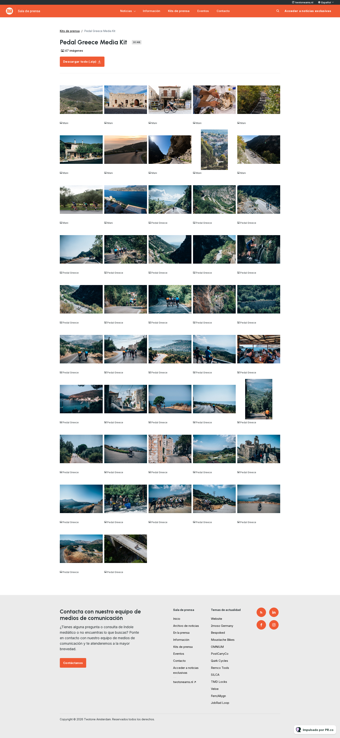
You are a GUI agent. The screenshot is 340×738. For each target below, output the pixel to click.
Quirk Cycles (219, 661)
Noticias (126, 11)
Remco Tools (220, 668)
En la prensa (181, 632)
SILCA (215, 675)
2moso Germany (222, 626)
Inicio (176, 619)
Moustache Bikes (223, 640)
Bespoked (218, 632)
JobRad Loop (220, 703)
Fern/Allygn (218, 696)
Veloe (215, 689)
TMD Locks (219, 682)
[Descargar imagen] (98, 115)
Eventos (203, 11)
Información (151, 11)
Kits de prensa (178, 11)
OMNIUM (217, 647)
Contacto (223, 11)
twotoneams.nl (304, 2)
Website (216, 619)
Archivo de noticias (186, 626)
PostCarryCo (219, 653)
